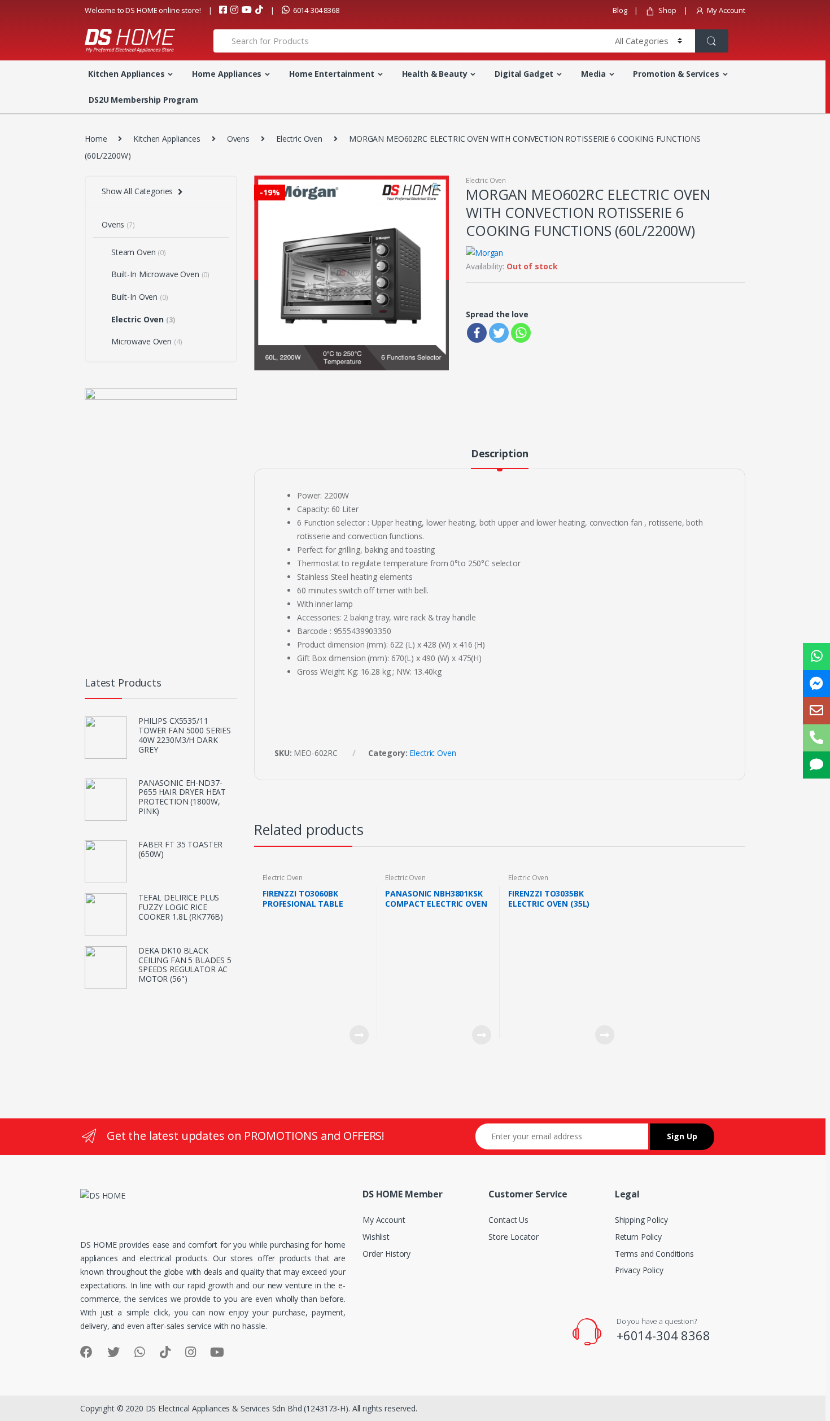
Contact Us (508, 1219)
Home (96, 138)
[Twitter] (499, 333)
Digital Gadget (524, 73)
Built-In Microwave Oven (160, 274)
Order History (386, 1253)
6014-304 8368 (316, 10)
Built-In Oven (139, 296)
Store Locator (513, 1236)
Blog (620, 10)
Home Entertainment (331, 73)
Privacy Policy (639, 1270)
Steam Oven (138, 252)
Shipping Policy (641, 1219)
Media (593, 73)
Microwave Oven (146, 341)
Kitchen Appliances (126, 73)
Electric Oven (299, 138)
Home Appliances (226, 73)
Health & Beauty (435, 73)
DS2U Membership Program (143, 99)
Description (499, 454)
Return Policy (638, 1236)
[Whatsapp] (521, 333)
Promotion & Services (676, 73)
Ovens (238, 138)
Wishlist (376, 1236)
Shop (667, 10)
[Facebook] (477, 333)
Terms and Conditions (654, 1253)
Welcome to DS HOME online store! (143, 10)
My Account (726, 10)
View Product (358, 1034)
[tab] (499, 458)
